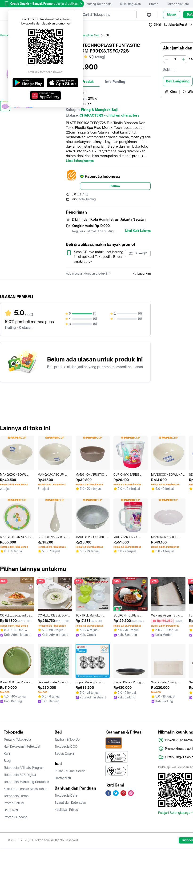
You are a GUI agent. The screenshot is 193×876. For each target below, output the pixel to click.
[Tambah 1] (183, 59)
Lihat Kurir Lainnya (138, 230)
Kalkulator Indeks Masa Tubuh (26, 789)
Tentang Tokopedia (98, 4)
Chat (173, 91)
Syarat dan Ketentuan (70, 802)
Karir (7, 753)
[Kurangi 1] (167, 59)
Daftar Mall (63, 778)
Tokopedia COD (66, 746)
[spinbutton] (175, 59)
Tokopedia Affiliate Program (24, 768)
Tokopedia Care (178, 4)
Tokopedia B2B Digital (20, 775)
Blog (7, 760)
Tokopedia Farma (16, 796)
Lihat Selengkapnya (80, 160)
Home (4, 35)
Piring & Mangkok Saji (84, 35)
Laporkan (144, 273)
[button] (170, 24)
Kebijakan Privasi (67, 809)
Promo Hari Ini (14, 803)
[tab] (115, 82)
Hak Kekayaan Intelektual (22, 746)
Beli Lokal (11, 810)
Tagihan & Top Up (67, 739)
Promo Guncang (15, 817)
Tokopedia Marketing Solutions (26, 782)
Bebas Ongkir (64, 753)
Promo (153, 4)
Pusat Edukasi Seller (70, 771)
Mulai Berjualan (130, 4)
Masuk (171, 14)
